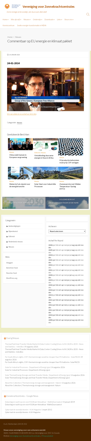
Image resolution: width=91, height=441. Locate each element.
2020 (50, 275)
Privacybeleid (47, 436)
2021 (50, 270)
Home (5, 19)
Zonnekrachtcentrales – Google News (22, 396)
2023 (50, 260)
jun (68, 245)
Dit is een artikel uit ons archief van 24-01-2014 (21, 114)
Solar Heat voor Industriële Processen (45, 185)
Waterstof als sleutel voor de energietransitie (19, 185)
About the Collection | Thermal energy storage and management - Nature (33, 383)
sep (76, 250)
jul (70, 245)
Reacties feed (11, 273)
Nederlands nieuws (16, 241)
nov (82, 250)
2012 (50, 305)
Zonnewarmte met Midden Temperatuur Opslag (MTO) (70, 186)
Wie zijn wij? (15, 19)
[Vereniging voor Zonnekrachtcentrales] (12, 7)
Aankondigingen (14, 226)
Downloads (49, 19)
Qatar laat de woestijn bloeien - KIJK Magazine (23, 410)
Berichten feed (12, 268)
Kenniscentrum (8, 25)
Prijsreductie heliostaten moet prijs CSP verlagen (69, 161)
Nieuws (26, 19)
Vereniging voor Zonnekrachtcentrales (25, 436)
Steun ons (68, 19)
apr (62, 245)
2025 (50, 250)
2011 (50, 310)
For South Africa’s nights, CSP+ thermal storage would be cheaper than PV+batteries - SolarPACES (42, 357)
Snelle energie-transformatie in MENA (31, 25)
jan (54, 245)
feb (57, 245)
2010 (50, 315)
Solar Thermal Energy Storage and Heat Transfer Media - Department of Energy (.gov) (37, 375)
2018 (50, 285)
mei (65, 245)
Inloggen (9, 263)
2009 (50, 320)
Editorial (37, 153)
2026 (50, 245)
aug (73, 265)
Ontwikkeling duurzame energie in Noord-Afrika (43, 156)
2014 (50, 295)
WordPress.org (11, 278)
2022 (50, 265)
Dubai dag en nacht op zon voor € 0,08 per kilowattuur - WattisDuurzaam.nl (33, 402)
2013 (50, 300)
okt (79, 250)
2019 (50, 280)
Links (59, 19)
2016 (50, 290)
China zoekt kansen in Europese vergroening (18, 156)
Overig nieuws (12, 338)
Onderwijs (37, 19)
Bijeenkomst (13, 231)
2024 (50, 255)
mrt (60, 245)
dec (49, 252)
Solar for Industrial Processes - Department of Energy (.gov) (28, 367)
